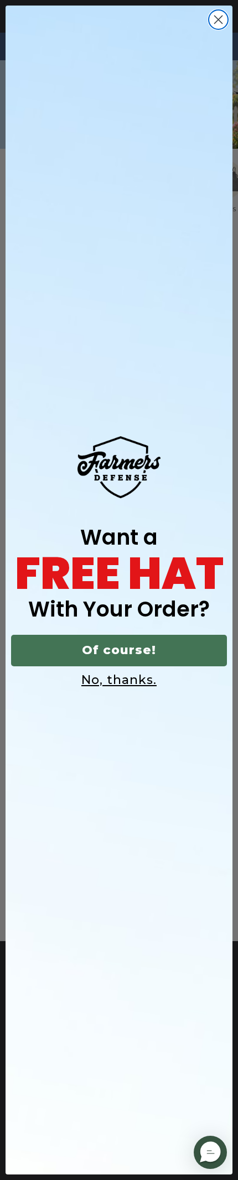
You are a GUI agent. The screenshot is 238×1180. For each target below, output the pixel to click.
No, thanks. (119, 679)
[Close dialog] (218, 19)
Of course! (119, 650)
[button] (210, 1152)
